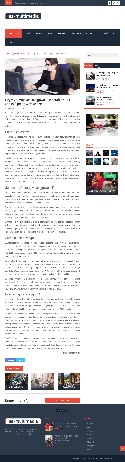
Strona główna (14, 34)
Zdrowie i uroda (92, 34)
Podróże (28, 34)
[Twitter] (63, 410)
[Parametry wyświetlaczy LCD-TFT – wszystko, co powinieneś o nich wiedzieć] (114, 153)
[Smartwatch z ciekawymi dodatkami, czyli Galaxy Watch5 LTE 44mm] (114, 161)
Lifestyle (50, 34)
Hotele (39, 34)
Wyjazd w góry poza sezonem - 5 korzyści (31, 3)
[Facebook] (67, 410)
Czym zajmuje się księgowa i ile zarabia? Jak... (107, 74)
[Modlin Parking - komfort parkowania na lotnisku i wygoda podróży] (89, 153)
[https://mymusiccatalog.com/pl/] (102, 125)
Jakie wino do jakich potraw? (66, 423)
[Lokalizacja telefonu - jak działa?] (97, 153)
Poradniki (62, 34)
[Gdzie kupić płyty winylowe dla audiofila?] (106, 153)
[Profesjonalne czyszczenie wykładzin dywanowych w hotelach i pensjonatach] (97, 161)
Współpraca (109, 34)
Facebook (10, 360)
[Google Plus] (58, 410)
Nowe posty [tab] (97, 67)
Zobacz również (14, 368)
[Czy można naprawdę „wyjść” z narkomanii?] (89, 161)
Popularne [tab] (88, 65)
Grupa (10, 42)
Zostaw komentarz (62, 400)
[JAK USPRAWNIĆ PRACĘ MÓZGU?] (106, 161)
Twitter (20, 360)
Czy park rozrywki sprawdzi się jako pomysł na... (107, 86)
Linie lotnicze (76, 34)
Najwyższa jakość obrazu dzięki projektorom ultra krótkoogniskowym (67, 438)
